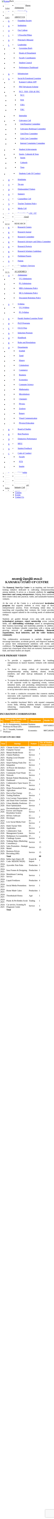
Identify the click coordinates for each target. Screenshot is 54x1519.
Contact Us (19, 497)
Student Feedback (25, 448)
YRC (22, 109)
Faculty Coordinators (27, 58)
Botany (22, 413)
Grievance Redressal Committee (33, 129)
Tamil (21, 356)
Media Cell (22, 208)
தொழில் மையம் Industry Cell (22, 486)
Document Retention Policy (30, 298)
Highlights (22, 179)
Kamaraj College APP (28, 82)
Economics (23, 380)
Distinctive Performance (27, 439)
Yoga (22, 167)
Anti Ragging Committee (30, 124)
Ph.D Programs (24, 323)
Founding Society (25, 21)
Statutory (21, 194)
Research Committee (26, 237)
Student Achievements (28, 149)
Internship (23, 116)
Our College (23, 30)
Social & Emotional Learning (29, 78)
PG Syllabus (24, 312)
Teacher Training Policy (27, 203)
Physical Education (26, 423)
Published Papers (24, 256)
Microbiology (24, 394)
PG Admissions (25, 283)
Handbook (22, 338)
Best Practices (23, 434)
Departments (23, 347)
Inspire (21, 466)
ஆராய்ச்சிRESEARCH (20, 222)
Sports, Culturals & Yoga (29, 154)
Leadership (22, 45)
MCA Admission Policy (28, 293)
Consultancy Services (26, 266)
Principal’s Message (25, 40)
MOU (20, 443)
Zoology (22, 408)
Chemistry (23, 399)
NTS (21, 461)
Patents (20, 261)
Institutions (22, 25)
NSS (22, 100)
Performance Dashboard (28, 67)
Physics (22, 404)
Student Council (25, 63)
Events (17, 495)
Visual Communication (28, 418)
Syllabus (21, 304)
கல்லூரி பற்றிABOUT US (20, 16)
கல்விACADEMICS (21, 270)
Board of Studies (24, 429)
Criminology (24, 365)
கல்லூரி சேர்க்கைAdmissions (23, 6)
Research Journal (24, 232)
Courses (18, 493)
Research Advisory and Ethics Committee (34, 241)
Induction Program (25, 333)
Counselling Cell (24, 199)
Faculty (22, 457)
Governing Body (25, 48)
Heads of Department (27, 53)
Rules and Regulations (27, 342)
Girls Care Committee (29, 138)
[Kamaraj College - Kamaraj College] (8, 1)
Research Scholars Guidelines (29, 251)
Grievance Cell (25, 120)
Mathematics (24, 389)
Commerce (23, 370)
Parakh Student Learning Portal (30, 318)
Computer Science (26, 384)
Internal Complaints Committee (32, 143)
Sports (22, 158)
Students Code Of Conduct (29, 173)
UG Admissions (25, 278)
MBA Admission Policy (28, 288)
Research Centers (25, 227)
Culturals (23, 162)
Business (22, 375)
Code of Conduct (24, 453)
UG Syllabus (24, 307)
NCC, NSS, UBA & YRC (29, 91)
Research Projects (25, 246)
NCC (22, 95)
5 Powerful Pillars (25, 35)
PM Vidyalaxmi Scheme (28, 87)
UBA (22, 105)
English (22, 351)
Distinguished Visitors (26, 189)
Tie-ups (21, 184)
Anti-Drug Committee (29, 134)
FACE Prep (22, 328)
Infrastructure (23, 73)
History (22, 360)
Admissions (22, 275)
